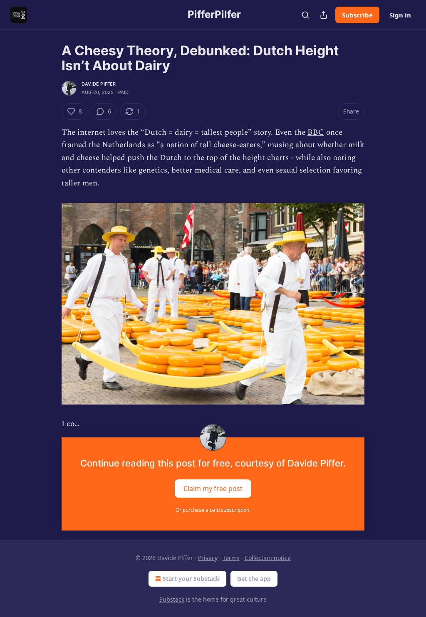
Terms (231, 558)
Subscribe (357, 15)
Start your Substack (191, 578)
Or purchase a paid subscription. (213, 509)
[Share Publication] (323, 15)
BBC (315, 132)
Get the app (254, 578)
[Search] (305, 15)
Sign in (400, 15)
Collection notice (268, 558)
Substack (171, 599)
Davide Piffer (99, 84)
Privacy (208, 558)
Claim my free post (213, 488)
